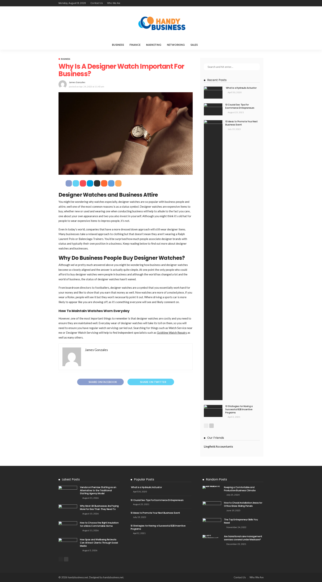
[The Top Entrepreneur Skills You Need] (212, 524)
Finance (135, 45)
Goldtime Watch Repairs (172, 332)
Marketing (153, 45)
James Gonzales (77, 82)
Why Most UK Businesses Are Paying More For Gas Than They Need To (99, 507)
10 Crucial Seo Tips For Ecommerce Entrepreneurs (239, 106)
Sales (194, 45)
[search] (208, 45)
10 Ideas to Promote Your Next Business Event (241, 123)
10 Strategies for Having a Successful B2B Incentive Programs (239, 409)
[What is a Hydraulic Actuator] (213, 92)
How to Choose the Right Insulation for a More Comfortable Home (99, 524)
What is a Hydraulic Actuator (241, 87)
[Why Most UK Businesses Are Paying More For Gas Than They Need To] (68, 511)
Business (118, 45)
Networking (176, 45)
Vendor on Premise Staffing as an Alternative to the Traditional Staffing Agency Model (98, 490)
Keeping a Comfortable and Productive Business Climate (239, 489)
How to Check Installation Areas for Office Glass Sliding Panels (243, 504)
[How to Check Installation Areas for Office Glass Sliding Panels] (212, 507)
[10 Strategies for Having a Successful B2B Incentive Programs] (213, 411)
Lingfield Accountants (218, 446)
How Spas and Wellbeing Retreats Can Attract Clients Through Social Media (99, 542)
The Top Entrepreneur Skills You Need (241, 521)
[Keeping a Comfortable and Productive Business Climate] (212, 487)
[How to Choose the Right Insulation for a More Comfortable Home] (68, 527)
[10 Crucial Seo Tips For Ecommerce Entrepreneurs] (213, 109)
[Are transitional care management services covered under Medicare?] (212, 536)
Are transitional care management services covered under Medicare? (243, 538)
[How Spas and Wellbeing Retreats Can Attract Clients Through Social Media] (68, 544)
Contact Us (97, 3)
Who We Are (113, 3)
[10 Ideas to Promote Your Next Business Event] (213, 260)
